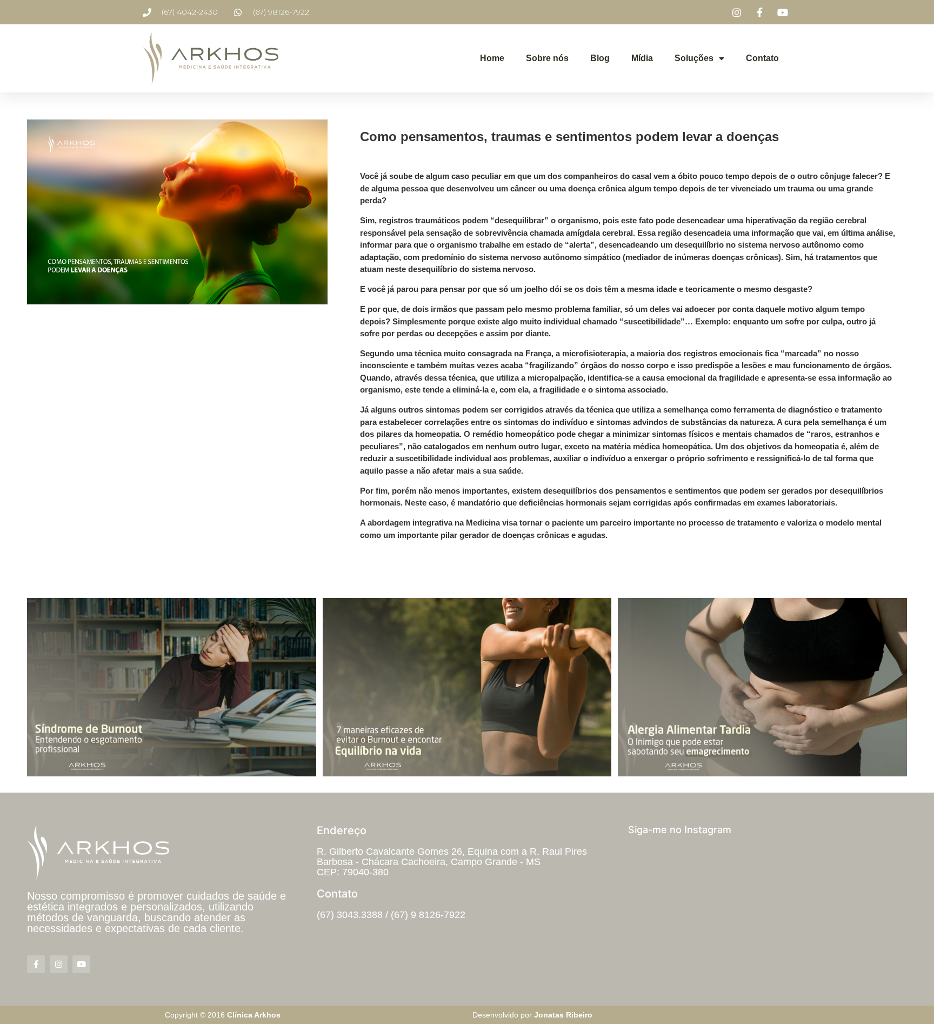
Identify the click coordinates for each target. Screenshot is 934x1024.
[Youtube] (81, 964)
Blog (600, 58)
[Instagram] (59, 964)
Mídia (642, 58)
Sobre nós (547, 58)
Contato (762, 58)
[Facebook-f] (36, 964)
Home (492, 58)
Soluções (694, 58)
